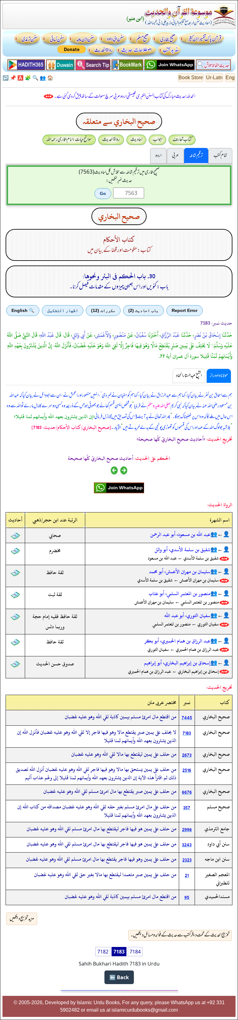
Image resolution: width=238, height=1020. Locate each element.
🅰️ (20, 77)
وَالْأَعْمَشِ (103, 335)
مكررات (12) (103, 310)
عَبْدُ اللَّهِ (47, 335)
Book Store (190, 77)
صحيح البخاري (119, 216)
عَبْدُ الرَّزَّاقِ (170, 335)
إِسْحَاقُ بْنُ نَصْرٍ (207, 335)
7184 (135, 951)
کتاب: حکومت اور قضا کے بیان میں (119, 250)
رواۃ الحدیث (111, 139)
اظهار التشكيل (62, 310)
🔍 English (22, 310)
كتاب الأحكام (119, 239)
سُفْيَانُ (141, 335)
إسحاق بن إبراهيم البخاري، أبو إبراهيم (177, 663)
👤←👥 (220, 534)
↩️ (5, 77)
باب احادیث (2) (143, 310)
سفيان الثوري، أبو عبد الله (187, 615)
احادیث (136, 139)
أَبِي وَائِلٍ (78, 335)
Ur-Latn (214, 77)
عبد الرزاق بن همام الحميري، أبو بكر (177, 641)
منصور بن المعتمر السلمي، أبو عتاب (179, 594)
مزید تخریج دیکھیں (22, 918)
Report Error (184, 310)
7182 (102, 951)
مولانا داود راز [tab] (219, 375)
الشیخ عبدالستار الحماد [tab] (189, 375)
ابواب (157, 139)
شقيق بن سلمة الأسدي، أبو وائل (182, 550)
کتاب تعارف (182, 139)
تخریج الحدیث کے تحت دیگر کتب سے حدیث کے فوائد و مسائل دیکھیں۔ (180, 935)
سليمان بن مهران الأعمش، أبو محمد (179, 572)
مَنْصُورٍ (120, 335)
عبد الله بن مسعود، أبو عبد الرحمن (180, 534)
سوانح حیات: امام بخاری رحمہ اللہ (69, 139)
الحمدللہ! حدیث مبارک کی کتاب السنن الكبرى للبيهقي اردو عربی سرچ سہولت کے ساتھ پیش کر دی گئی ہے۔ (124, 96)
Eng (230, 77)
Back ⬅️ (119, 977)
